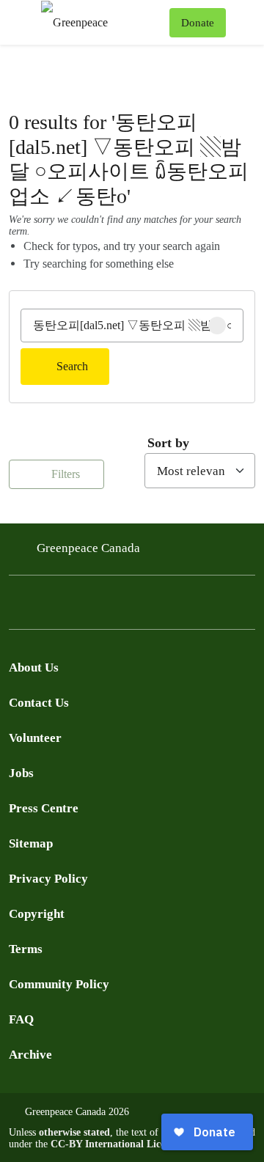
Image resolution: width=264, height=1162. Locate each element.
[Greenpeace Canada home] (102, 22)
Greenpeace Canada (88, 548)
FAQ (21, 1019)
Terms (26, 949)
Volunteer (35, 738)
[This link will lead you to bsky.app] (135, 607)
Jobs (21, 773)
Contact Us (39, 703)
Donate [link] (197, 23)
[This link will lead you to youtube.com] (76, 607)
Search (72, 366)
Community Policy (59, 984)
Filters (64, 474)
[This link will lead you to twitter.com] (47, 607)
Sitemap (31, 843)
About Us (34, 667)
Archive (30, 1055)
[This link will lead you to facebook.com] (17, 607)
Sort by (168, 442)
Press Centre (43, 808)
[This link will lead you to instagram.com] (105, 607)
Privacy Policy (48, 879)
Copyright (37, 914)
